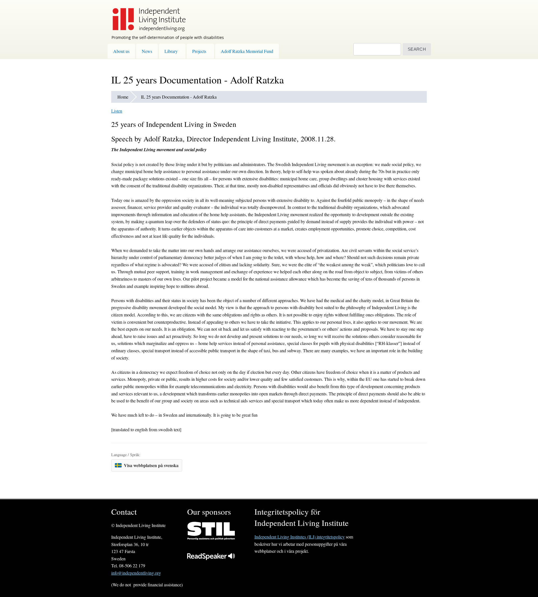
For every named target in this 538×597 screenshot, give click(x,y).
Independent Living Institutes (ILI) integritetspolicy (299, 537)
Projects (199, 51)
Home (122, 97)
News (147, 51)
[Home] (146, 15)
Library (171, 51)
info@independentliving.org (136, 573)
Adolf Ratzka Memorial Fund (247, 51)
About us (121, 51)
